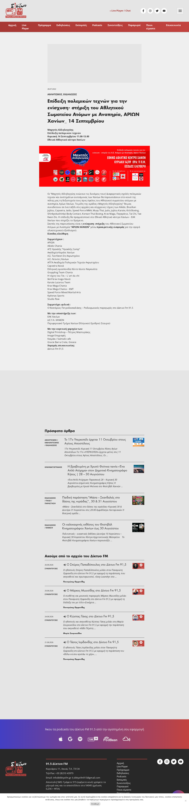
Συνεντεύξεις (115, 25)
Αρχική (12, 25)
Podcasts (97, 25)
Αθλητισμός (54, 94)
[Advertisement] (94, 63)
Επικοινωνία (173, 25)
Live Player (25, 27)
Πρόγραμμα (44, 25)
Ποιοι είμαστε (150, 27)
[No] (185, 800)
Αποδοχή (95, 804)
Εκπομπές (81, 25)
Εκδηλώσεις (63, 25)
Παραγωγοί (134, 25)
